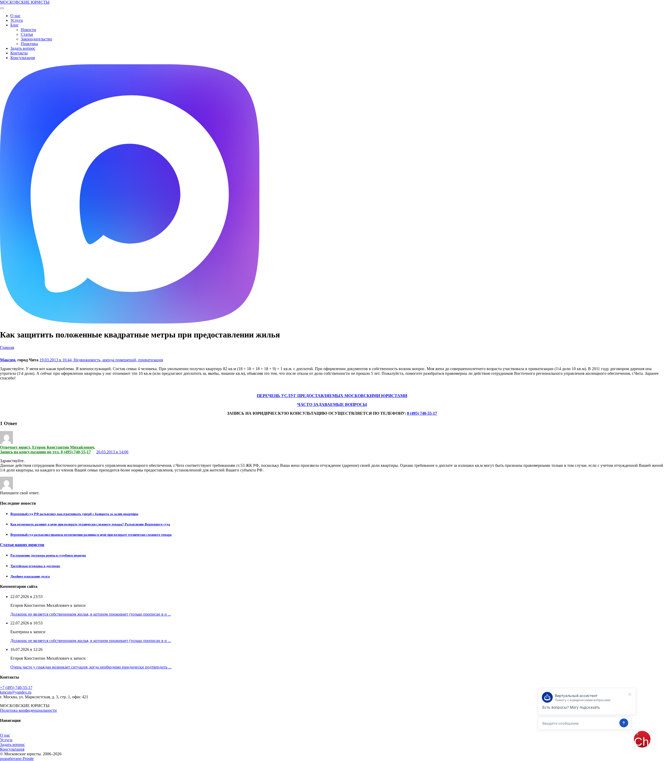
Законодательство (36, 39)
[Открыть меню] (2, 8)
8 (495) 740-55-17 (422, 413)
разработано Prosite (17, 758)
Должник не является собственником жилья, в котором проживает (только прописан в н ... (90, 614)
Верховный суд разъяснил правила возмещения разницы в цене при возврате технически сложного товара (91, 535)
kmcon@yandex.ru (15, 692)
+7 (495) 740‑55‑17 (16, 687)
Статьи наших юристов (22, 544)
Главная (7, 347)
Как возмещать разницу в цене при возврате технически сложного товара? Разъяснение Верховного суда (90, 524)
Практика (29, 43)
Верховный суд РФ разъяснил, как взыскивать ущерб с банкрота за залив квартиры (74, 514)
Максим (7, 360)
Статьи (27, 34)
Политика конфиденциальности (28, 710)
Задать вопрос (22, 48)
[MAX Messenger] (129, 322)
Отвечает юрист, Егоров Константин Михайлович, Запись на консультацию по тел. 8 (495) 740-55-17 (47, 449)
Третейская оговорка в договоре (35, 566)
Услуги (16, 20)
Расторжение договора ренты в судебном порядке (48, 555)
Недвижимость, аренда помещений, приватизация (118, 360)
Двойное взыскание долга (30, 576)
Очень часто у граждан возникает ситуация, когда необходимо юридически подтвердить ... (90, 667)
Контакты (19, 53)
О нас (15, 15)
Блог (14, 25)
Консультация (22, 57)
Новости (28, 29)
